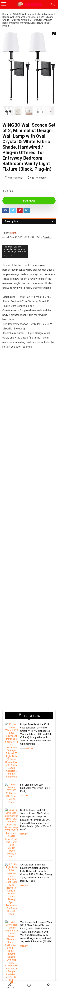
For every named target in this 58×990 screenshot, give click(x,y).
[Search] (53, 4)
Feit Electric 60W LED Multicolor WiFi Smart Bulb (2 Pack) (35, 788)
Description (11, 221)
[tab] (29, 221)
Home (5, 14)
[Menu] (4, 4)
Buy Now (29, 200)
